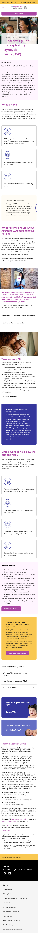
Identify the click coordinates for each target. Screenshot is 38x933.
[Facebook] (5, 873)
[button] (10, 7)
